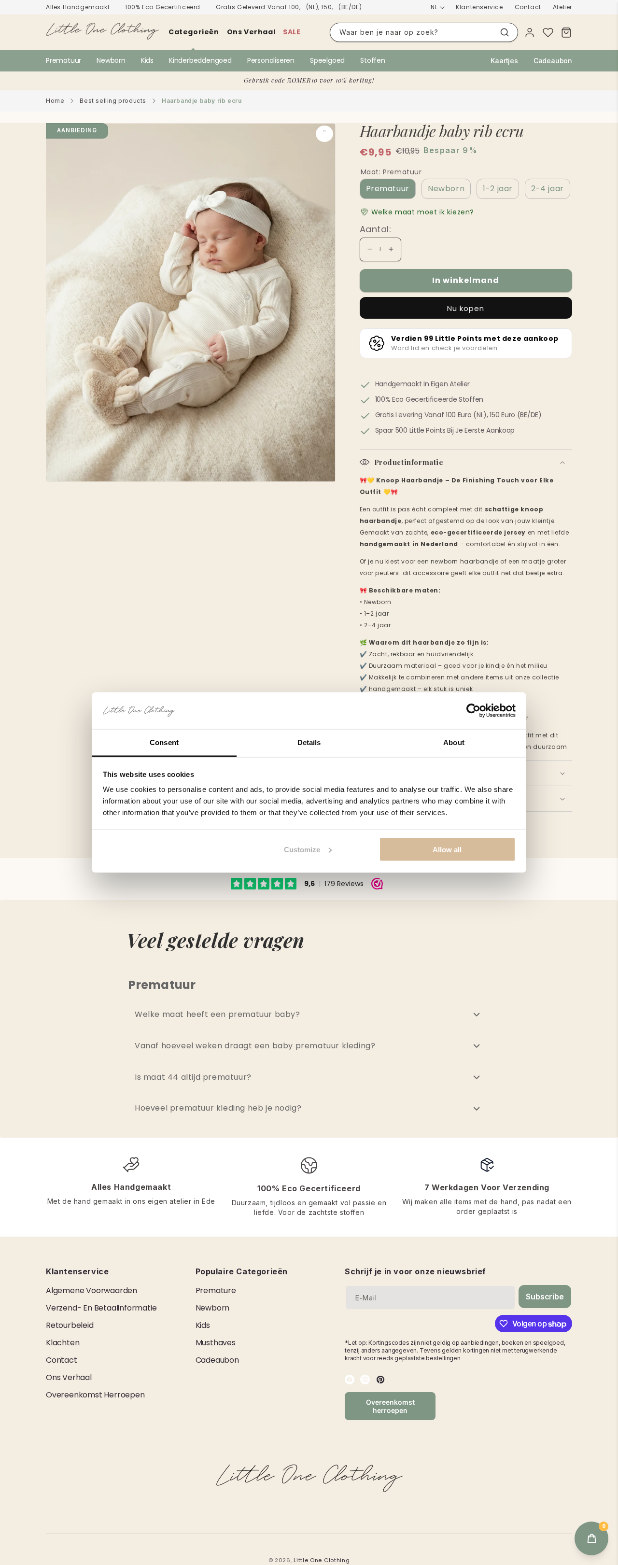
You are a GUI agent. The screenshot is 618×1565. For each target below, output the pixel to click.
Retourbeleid (70, 1325)
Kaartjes (504, 60)
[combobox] (424, 32)
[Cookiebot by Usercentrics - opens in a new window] (473, 711)
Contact (528, 7)
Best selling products (113, 100)
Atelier (562, 7)
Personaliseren (271, 60)
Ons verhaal (251, 32)
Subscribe (544, 1296)
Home (55, 100)
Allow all (447, 849)
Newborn (111, 60)
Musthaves (216, 1342)
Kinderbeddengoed (200, 60)
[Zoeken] (504, 32)
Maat (391, 172)
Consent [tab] (164, 742)
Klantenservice (479, 7)
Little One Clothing (322, 1560)
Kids (147, 60)
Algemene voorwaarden (91, 1290)
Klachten (62, 1342)
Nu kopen (465, 308)
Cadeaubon (553, 60)
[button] (417, 212)
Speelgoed (327, 60)
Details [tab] (309, 742)
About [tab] (453, 742)
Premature (216, 1290)
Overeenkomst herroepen (95, 1394)
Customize (302, 849)
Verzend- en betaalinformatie (101, 1307)
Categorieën (194, 32)
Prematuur (63, 60)
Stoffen (372, 60)
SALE (291, 32)
